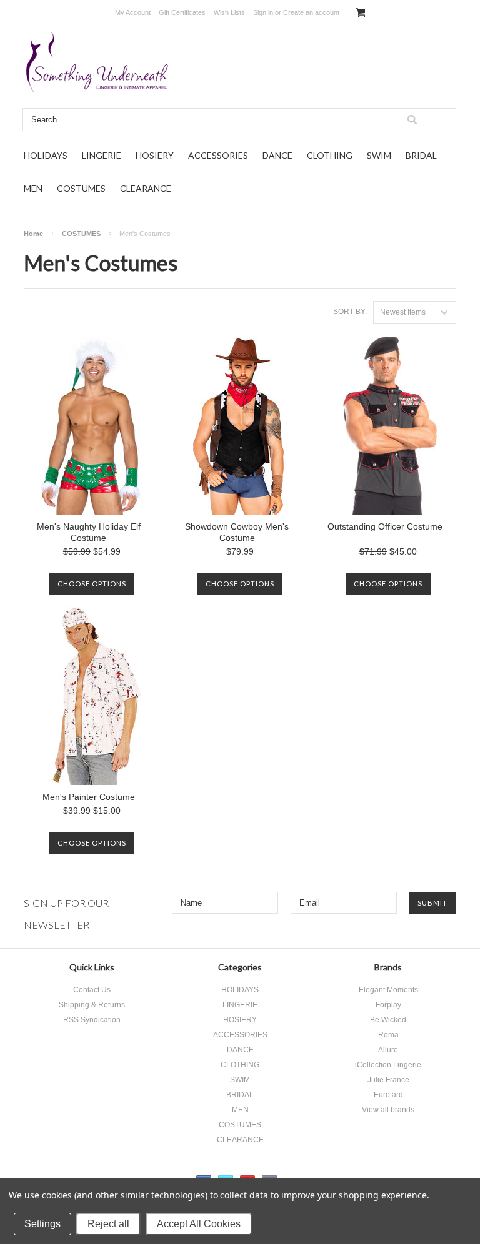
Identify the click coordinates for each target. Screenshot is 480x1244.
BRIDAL (421, 155)
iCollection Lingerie (388, 1064)
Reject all (108, 1223)
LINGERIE (101, 155)
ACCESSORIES (218, 155)
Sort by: (350, 311)
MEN (33, 188)
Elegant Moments (388, 989)
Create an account (311, 12)
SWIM (379, 155)
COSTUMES (81, 188)
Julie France (388, 1079)
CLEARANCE (145, 188)
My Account (133, 12)
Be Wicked (388, 1019)
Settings (42, 1223)
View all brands (388, 1109)
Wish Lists (229, 12)
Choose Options (92, 584)
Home (33, 233)
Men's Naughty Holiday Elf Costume (89, 532)
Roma (388, 1034)
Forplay (388, 1004)
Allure (388, 1049)
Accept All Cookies (199, 1223)
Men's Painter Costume (88, 797)
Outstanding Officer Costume (385, 526)
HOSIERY (155, 155)
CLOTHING (329, 155)
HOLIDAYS (46, 155)
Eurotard (388, 1094)
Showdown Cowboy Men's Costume (237, 532)
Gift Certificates (182, 12)
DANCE (277, 155)
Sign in (263, 12)
